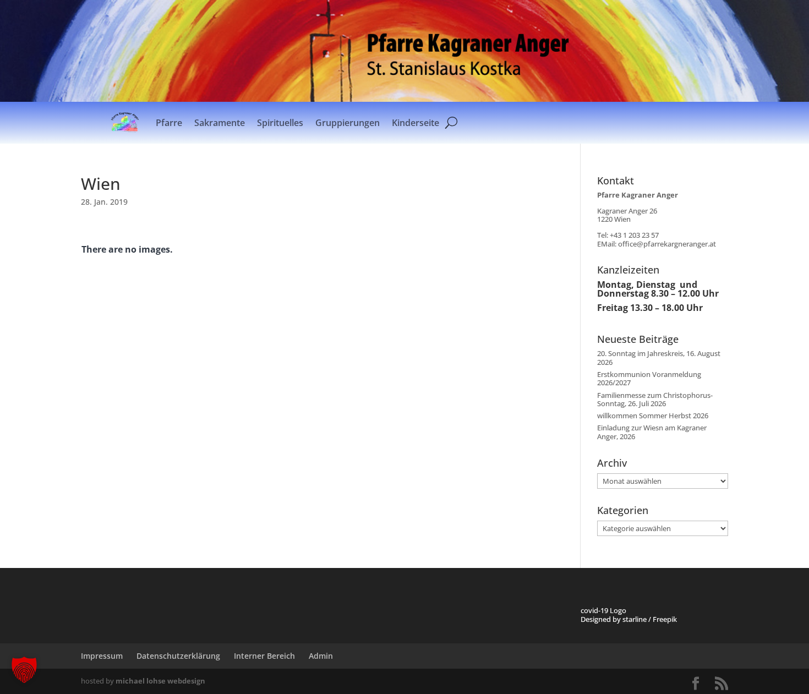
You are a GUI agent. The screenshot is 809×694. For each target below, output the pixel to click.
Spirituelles (280, 123)
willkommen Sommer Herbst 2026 (652, 415)
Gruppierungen (347, 123)
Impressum (102, 656)
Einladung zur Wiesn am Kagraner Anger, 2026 (652, 432)
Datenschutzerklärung (178, 656)
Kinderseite (415, 123)
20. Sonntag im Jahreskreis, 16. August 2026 (658, 357)
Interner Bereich (264, 656)
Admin (321, 656)
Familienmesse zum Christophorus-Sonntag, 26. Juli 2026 (655, 399)
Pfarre (169, 123)
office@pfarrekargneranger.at (667, 244)
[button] (24, 670)
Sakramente (219, 123)
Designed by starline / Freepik (629, 619)
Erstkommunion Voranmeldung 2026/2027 (649, 378)
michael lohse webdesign (160, 681)
